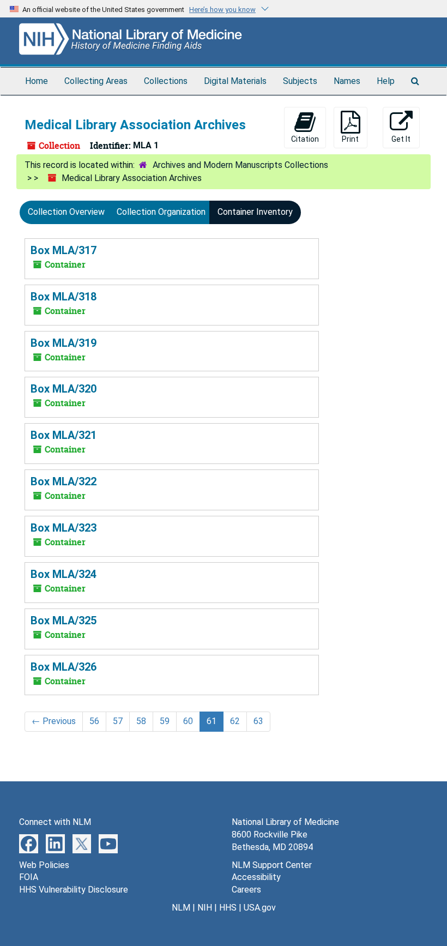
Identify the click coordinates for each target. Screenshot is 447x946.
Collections (166, 81)
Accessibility (256, 877)
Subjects (300, 81)
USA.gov (260, 907)
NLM (181, 907)
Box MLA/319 (63, 343)
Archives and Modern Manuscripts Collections (240, 165)
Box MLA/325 (63, 620)
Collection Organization (161, 212)
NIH (204, 907)
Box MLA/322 (63, 481)
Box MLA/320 (63, 388)
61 (211, 721)
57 (118, 721)
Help (386, 81)
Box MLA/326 (63, 666)
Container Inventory (255, 212)
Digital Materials (235, 81)
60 (188, 721)
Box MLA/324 (63, 574)
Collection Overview (66, 212)
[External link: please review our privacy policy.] (28, 843)
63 (258, 721)
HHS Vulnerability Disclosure (73, 889)
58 (141, 721)
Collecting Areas (96, 81)
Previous (54, 721)
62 (235, 721)
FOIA (28, 877)
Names (347, 81)
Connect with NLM (55, 822)
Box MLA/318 (63, 296)
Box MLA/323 (63, 527)
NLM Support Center (272, 865)
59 (165, 721)
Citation (305, 139)
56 (94, 721)
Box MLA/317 (63, 250)
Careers (246, 889)
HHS (228, 907)
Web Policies (44, 865)
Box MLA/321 (63, 435)
